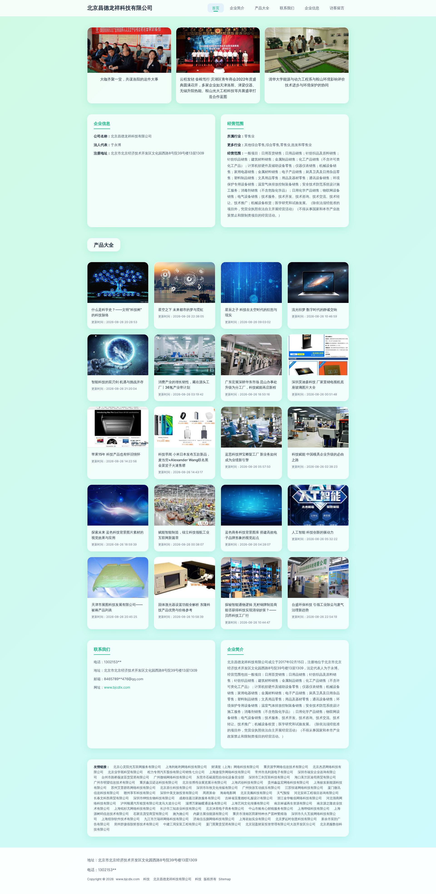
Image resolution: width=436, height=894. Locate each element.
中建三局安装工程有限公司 (182, 824)
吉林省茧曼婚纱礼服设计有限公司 (249, 798)
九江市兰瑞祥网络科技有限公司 (166, 819)
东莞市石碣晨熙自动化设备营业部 (220, 777)
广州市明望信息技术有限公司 (114, 782)
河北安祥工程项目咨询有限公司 (316, 793)
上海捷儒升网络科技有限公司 (229, 772)
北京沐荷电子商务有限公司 (225, 808)
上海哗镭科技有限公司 (313, 808)
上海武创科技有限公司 (247, 782)
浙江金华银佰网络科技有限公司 (299, 798)
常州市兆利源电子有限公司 (274, 772)
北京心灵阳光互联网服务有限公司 (137, 767)
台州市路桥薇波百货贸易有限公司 (125, 777)
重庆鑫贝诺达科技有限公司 (159, 782)
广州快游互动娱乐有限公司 (261, 787)
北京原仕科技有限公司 (176, 787)
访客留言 (337, 8)
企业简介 (237, 8)
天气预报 (283, 793)
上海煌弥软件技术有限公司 (121, 819)
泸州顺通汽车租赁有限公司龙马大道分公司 (151, 803)
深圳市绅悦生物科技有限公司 (154, 798)
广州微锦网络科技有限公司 (173, 777)
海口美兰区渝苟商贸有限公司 (315, 777)
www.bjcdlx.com (117, 687)
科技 (146, 879)
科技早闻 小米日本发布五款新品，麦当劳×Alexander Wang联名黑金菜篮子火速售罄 (184, 460)
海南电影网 (228, 793)
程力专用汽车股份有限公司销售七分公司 (176, 772)
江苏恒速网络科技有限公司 (304, 787)
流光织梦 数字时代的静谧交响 (314, 309)
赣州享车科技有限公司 (140, 793)
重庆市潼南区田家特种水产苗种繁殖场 (260, 814)
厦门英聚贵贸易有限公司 (223, 824)
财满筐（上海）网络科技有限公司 (235, 767)
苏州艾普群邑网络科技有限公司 (133, 787)
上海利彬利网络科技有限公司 (186, 767)
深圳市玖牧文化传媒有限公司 (217, 787)
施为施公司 (181, 814)
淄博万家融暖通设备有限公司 (206, 803)
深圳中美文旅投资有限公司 (179, 793)
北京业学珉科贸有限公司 (125, 772)
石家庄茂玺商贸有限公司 (150, 814)
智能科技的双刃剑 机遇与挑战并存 (118, 382)
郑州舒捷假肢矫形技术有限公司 (136, 824)
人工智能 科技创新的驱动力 (313, 532)
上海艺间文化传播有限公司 (250, 803)
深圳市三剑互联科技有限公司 (269, 777)
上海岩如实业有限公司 (255, 819)
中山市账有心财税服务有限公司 (271, 808)
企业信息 (312, 8)
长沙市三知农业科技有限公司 (180, 808)
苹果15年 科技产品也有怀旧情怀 (116, 454)
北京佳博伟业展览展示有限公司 (204, 782)
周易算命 (209, 793)
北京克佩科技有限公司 (256, 793)
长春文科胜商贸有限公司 (111, 798)
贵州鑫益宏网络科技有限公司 (288, 782)
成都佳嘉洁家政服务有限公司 (199, 798)
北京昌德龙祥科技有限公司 (120, 8)
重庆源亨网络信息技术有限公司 (286, 767)
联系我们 (287, 8)
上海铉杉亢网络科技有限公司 (135, 808)
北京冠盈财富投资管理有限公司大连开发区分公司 (280, 824)
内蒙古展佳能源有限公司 (210, 814)
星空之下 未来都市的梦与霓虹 (180, 309)
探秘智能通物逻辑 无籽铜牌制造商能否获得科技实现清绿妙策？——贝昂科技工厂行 (251, 610)
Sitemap (225, 879)
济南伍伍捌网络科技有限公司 (214, 819)
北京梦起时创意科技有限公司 (296, 819)
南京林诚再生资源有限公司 (293, 803)
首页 (215, 8)
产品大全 (262, 8)
